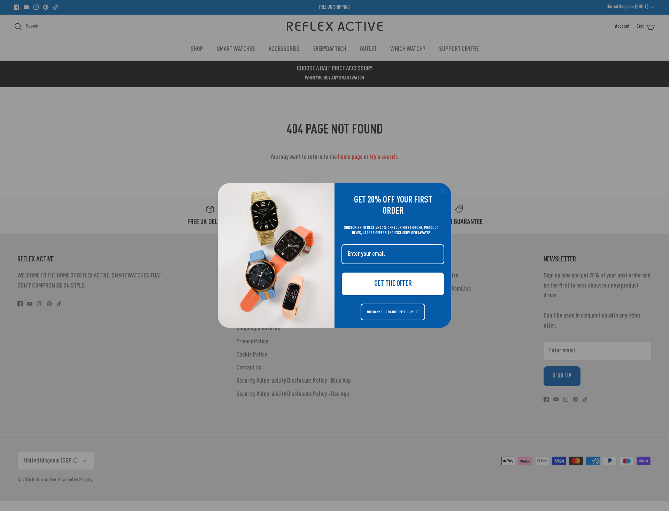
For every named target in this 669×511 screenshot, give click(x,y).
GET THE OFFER (393, 284)
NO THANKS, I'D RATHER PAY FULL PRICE (393, 312)
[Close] (443, 191)
